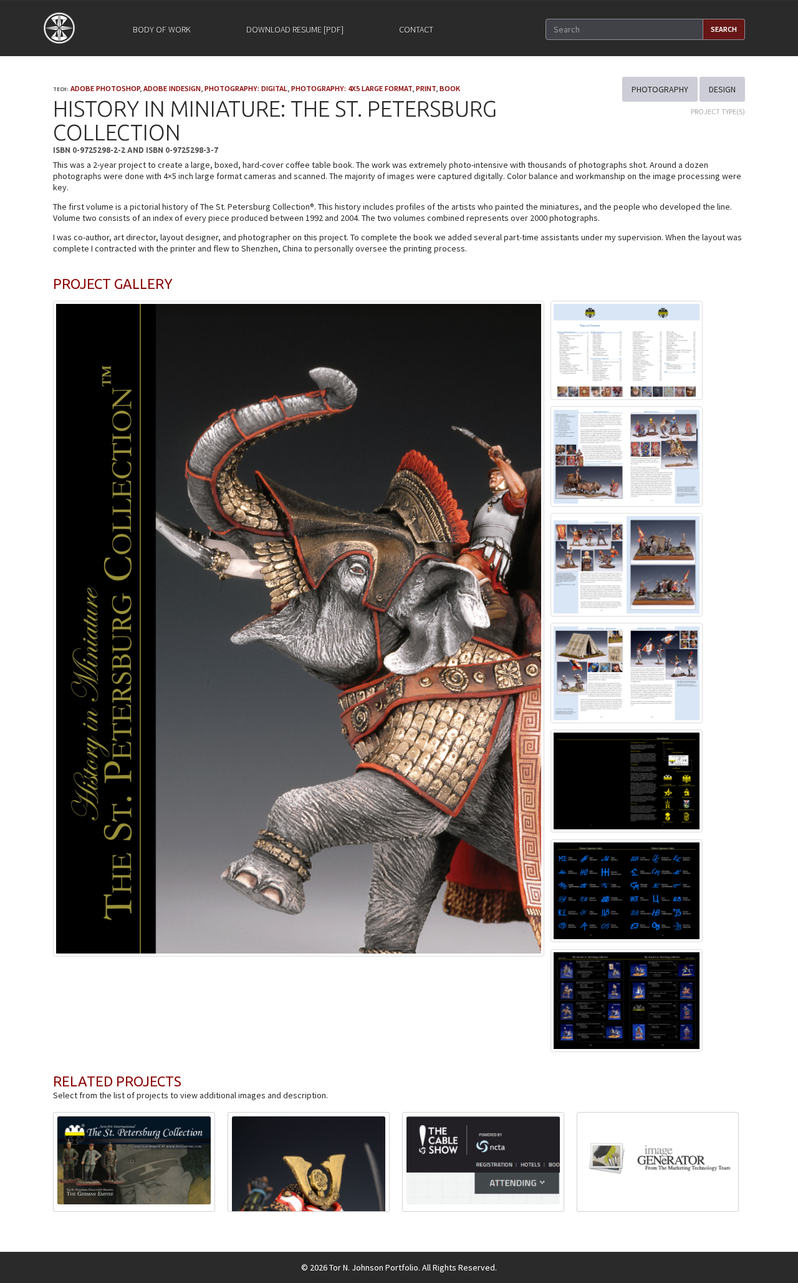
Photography (660, 89)
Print (426, 88)
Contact (416, 29)
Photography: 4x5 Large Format (351, 88)
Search (724, 29)
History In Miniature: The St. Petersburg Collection (275, 120)
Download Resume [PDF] (295, 29)
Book (450, 88)
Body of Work (162, 29)
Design (722, 89)
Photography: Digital (245, 88)
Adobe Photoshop (105, 88)
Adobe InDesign (172, 88)
